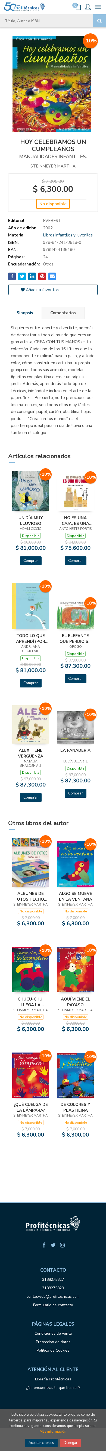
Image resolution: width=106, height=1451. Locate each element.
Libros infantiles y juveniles (68, 235)
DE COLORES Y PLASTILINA (75, 1107)
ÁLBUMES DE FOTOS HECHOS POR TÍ (30, 896)
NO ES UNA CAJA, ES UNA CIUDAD (75, 520)
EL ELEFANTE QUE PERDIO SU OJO (75, 638)
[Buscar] (99, 20)
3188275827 (53, 1279)
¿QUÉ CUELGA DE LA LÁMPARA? (31, 1107)
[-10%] (30, 490)
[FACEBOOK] (44, 1245)
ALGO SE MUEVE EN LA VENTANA (75, 896)
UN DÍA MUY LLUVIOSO (30, 520)
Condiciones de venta (53, 1333)
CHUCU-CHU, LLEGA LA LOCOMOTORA (30, 1001)
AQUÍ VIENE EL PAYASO (75, 1001)
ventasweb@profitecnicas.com (53, 1296)
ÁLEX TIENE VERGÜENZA (30, 753)
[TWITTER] (53, 1245)
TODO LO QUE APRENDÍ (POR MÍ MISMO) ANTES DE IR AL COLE (31, 638)
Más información (53, 1431)
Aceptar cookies (41, 1442)
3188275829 (53, 1288)
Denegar (70, 1442)
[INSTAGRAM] (62, 1245)
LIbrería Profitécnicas (53, 1379)
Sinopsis (25, 313)
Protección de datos (53, 1342)
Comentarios (63, 313)
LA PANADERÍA (75, 750)
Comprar (30, 560)
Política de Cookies (53, 1350)
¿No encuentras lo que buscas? (53, 1387)
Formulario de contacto (53, 1305)
